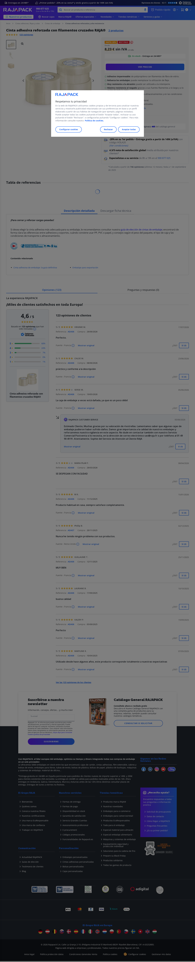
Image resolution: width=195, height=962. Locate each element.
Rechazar (108, 129)
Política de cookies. (94, 120)
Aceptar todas (129, 129)
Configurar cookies (68, 129)
